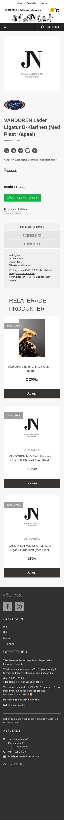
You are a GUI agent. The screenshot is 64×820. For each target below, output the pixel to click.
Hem (6, 626)
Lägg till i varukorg (22, 197)
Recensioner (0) (32, 235)
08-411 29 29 (11, 10)
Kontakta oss (32, 244)
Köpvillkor (19, 764)
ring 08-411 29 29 (29, 270)
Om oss (21, 3)
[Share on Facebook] (35, 150)
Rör (5, 632)
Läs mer (32, 393)
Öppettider (32, 3)
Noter (6, 638)
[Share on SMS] (28, 150)
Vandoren (17, 214)
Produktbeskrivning (32, 227)
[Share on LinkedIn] (14, 150)
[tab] (32, 227)
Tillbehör (8, 644)
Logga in (43, 3)
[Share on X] (7, 150)
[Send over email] (21, 150)
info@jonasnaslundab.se (29, 10)
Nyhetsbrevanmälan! (14, 705)
